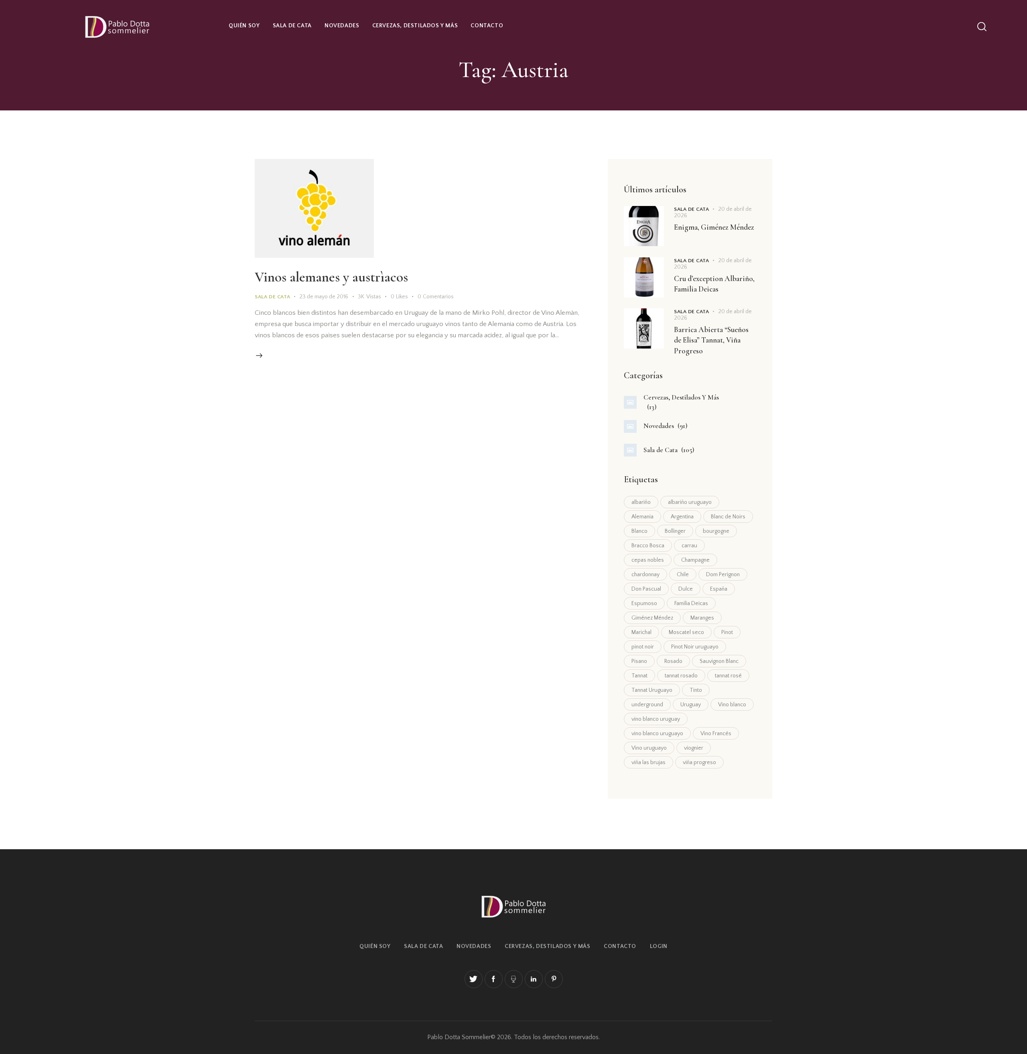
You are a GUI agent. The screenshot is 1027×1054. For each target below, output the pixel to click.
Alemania (642, 517)
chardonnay (645, 574)
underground (647, 704)
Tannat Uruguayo (651, 690)
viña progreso (699, 762)
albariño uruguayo (690, 502)
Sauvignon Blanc (719, 661)
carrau (689, 545)
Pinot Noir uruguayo (694, 647)
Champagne (695, 560)
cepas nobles (647, 560)
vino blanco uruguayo (657, 733)
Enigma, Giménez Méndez (714, 227)
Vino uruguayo (649, 748)
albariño (641, 502)
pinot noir (642, 647)
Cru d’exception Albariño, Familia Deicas (714, 284)
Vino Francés (715, 733)
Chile (683, 574)
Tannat (639, 676)
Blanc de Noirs (728, 517)
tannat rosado (681, 676)
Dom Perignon (723, 574)
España (718, 589)
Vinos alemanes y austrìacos (331, 277)
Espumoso (644, 603)
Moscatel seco (686, 632)
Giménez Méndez (652, 618)
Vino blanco (732, 704)
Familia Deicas (691, 603)
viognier (693, 748)
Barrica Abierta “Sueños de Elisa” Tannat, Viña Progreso (711, 340)
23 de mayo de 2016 (323, 297)
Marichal (641, 632)
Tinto (696, 690)
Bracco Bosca (647, 545)
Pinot (727, 632)
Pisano (639, 661)
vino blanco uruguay (655, 719)
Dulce (685, 589)
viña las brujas (648, 762)
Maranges (702, 618)
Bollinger (675, 531)
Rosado (673, 661)
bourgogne (716, 531)
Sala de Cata (272, 297)
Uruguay (690, 704)
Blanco (639, 531)
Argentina (682, 517)
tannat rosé (728, 676)
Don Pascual (646, 589)
